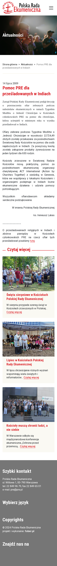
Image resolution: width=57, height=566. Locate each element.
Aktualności (27, 64)
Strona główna (10, 64)
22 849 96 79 (13, 486)
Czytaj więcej (14, 312)
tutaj (32, 240)
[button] (22, 8)
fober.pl (29, 531)
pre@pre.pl (17, 489)
